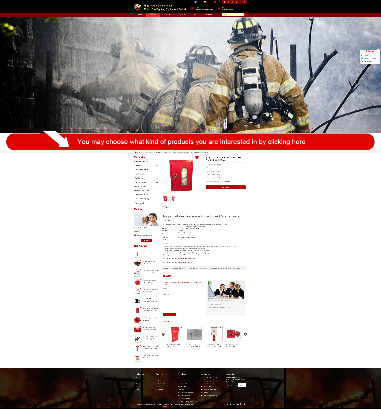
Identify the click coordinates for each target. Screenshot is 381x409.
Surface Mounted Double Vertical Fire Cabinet (180, 258)
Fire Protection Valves (141, 190)
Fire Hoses (139, 165)
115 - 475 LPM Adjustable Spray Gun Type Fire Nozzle (151, 338)
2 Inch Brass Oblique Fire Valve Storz (151, 357)
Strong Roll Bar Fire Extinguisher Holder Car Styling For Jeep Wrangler (150, 300)
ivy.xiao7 (139, 231)
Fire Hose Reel (147, 152)
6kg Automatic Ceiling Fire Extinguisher (149, 281)
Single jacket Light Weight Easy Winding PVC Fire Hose (151, 271)
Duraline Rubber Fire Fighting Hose (149, 262)
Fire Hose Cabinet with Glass (198, 268)
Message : (167, 294)
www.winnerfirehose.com (210, 395)
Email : (165, 288)
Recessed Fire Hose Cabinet (180, 268)
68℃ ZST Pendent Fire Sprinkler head (150, 253)
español (218, 2)
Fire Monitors (139, 174)
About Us (167, 15)
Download (182, 15)
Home (140, 15)
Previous (163, 334)
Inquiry (225, 187)
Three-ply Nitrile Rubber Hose (186, 392)
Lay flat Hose (181, 389)
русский (208, 2)
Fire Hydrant (139, 203)
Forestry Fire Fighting (141, 161)
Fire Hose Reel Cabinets (163, 152)
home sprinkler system (184, 395)
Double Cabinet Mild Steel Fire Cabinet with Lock (150, 328)
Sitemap (138, 389)
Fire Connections (140, 186)
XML (137, 392)
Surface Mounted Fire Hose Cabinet (177, 262)
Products (153, 15)
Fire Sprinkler (139, 178)
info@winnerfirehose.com (204, 9)
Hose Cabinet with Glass (233, 268)
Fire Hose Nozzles (141, 170)
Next (245, 334)
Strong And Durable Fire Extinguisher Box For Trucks (150, 309)
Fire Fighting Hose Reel (184, 398)
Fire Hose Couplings (142, 199)
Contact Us (208, 15)
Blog (195, 15)
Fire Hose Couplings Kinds (185, 401)
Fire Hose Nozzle (182, 384)
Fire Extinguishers (141, 195)
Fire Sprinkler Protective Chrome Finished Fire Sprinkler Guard (150, 290)
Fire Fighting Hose (183, 381)
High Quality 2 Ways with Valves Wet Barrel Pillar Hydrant (150, 347)
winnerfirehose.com (189, 404)
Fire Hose (180, 378)
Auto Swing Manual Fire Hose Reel (150, 319)
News (137, 384)
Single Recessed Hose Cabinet (215, 268)
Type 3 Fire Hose (182, 386)
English (198, 2)
